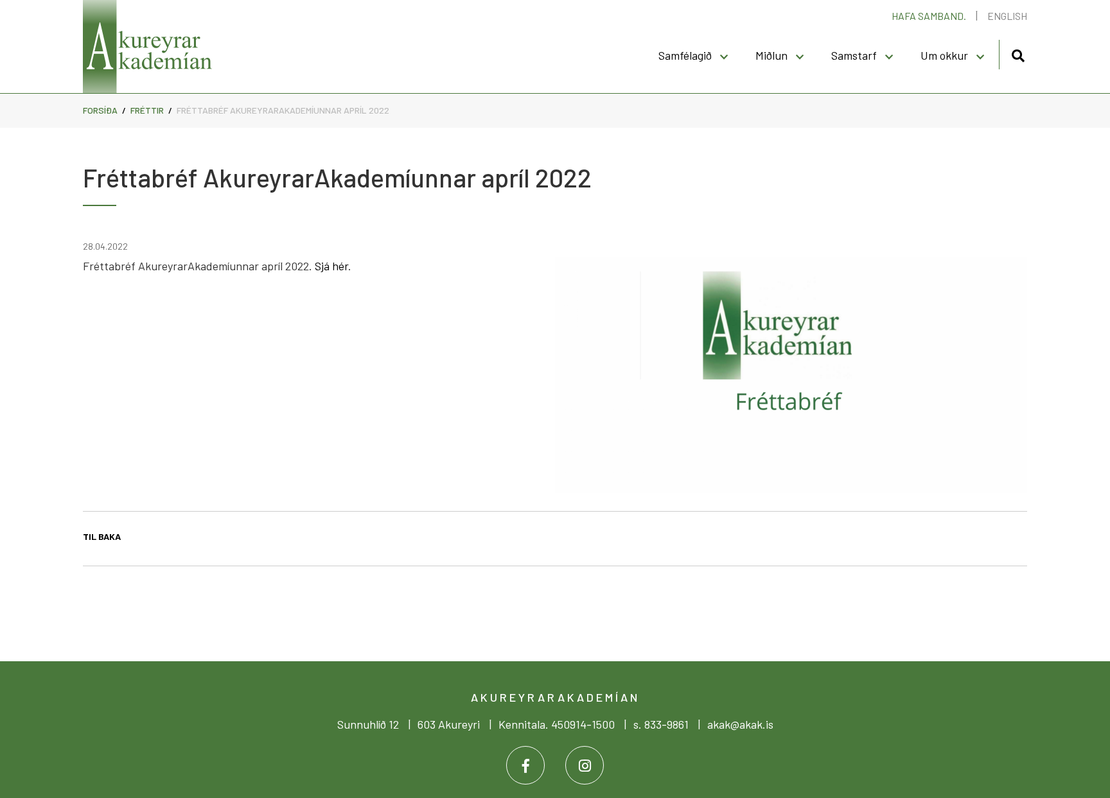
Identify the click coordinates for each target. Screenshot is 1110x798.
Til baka (102, 536)
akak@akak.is (740, 724)
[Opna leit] (1018, 53)
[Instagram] (584, 765)
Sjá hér (331, 266)
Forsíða (100, 110)
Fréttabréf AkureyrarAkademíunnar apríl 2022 (283, 110)
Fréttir (147, 110)
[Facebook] (525, 765)
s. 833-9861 (661, 724)
